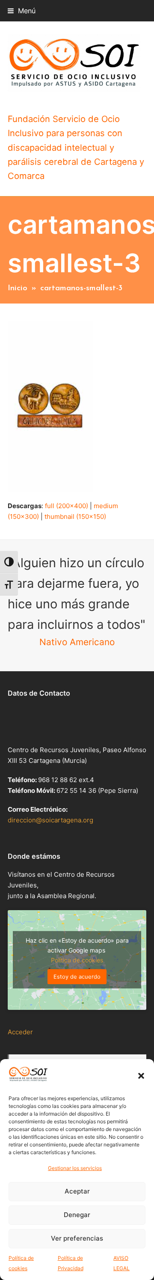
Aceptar (77, 1191)
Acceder (20, 1032)
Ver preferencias (77, 1238)
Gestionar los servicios (75, 1168)
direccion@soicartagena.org (50, 820)
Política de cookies (77, 960)
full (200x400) (66, 506)
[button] (141, 1076)
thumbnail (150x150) (75, 516)
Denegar (77, 1215)
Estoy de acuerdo (77, 976)
